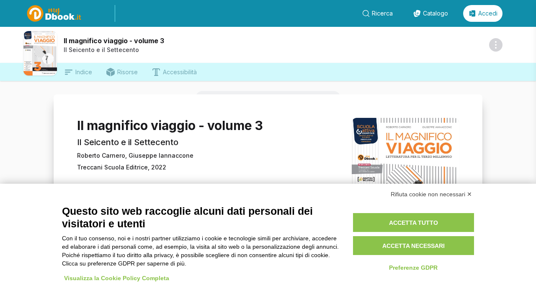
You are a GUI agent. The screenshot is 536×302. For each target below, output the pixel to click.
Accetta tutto (413, 222)
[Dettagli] (495, 45)
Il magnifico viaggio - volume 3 (114, 40)
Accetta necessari (413, 245)
